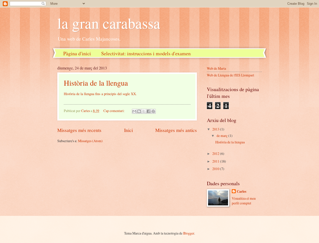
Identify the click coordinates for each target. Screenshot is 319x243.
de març (222, 135)
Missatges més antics (176, 130)
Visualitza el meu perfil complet (244, 200)
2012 (216, 153)
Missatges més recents (79, 130)
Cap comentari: (114, 110)
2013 (216, 129)
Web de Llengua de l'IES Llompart (230, 75)
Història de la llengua (96, 83)
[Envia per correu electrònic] (134, 111)
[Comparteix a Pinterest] (153, 111)
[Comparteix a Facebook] (148, 111)
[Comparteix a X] (143, 111)
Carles (241, 191)
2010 (216, 168)
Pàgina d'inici (77, 53)
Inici (128, 130)
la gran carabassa (108, 23)
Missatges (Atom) (90, 140)
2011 (216, 161)
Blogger (188, 233)
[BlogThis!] (139, 111)
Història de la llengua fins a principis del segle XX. (100, 93)
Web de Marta (216, 68)
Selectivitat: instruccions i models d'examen (146, 53)
